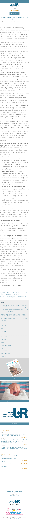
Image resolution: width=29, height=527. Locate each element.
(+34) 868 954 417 (19, 497)
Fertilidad (3, 339)
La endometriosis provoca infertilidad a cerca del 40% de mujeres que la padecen (14, 310)
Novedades (4, 342)
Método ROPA (5, 466)
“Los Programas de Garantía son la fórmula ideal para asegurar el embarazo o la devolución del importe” (14, 441)
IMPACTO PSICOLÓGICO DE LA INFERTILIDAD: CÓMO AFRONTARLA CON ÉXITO (14, 293)
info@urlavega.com (14, 495)
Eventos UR (4, 337)
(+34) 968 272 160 (14, 10)
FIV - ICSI (3, 461)
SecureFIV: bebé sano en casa (10, 464)
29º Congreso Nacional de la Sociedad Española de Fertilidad (14, 319)
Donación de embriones (8, 458)
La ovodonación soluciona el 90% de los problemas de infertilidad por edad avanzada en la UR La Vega (14, 306)
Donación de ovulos (6, 323)
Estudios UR (4, 334)
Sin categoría (4, 350)
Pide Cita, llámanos (14, 13)
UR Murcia (18, 285)
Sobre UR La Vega (5, 353)
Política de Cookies (14, 518)
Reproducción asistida (6, 348)
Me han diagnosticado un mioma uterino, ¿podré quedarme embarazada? (14, 434)
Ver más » (24, 437)
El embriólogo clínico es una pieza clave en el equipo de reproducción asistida (13, 297)
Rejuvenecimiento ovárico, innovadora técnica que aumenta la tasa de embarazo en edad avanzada (14, 448)
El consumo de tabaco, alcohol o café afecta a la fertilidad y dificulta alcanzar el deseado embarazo (13, 314)
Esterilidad (11, 285)
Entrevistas (4, 328)
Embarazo (3, 325)
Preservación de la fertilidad (9, 456)
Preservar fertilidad (6, 345)
